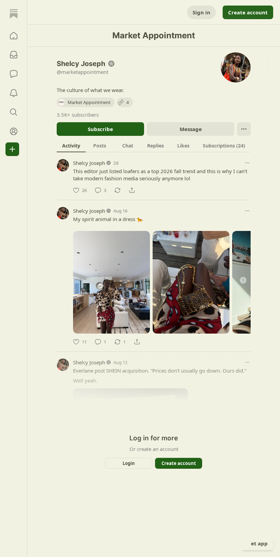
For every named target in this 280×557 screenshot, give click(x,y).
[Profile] (13, 131)
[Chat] (13, 74)
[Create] (12, 149)
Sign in (201, 12)
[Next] (243, 280)
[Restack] (117, 190)
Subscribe (100, 129)
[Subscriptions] (13, 55)
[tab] (71, 145)
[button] (13, 35)
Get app (257, 543)
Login (129, 463)
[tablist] (154, 145)
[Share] (132, 190)
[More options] (247, 162)
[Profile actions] (244, 129)
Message (191, 129)
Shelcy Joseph (89, 162)
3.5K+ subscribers (78, 114)
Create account (248, 12)
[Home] (13, 13)
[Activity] (13, 93)
